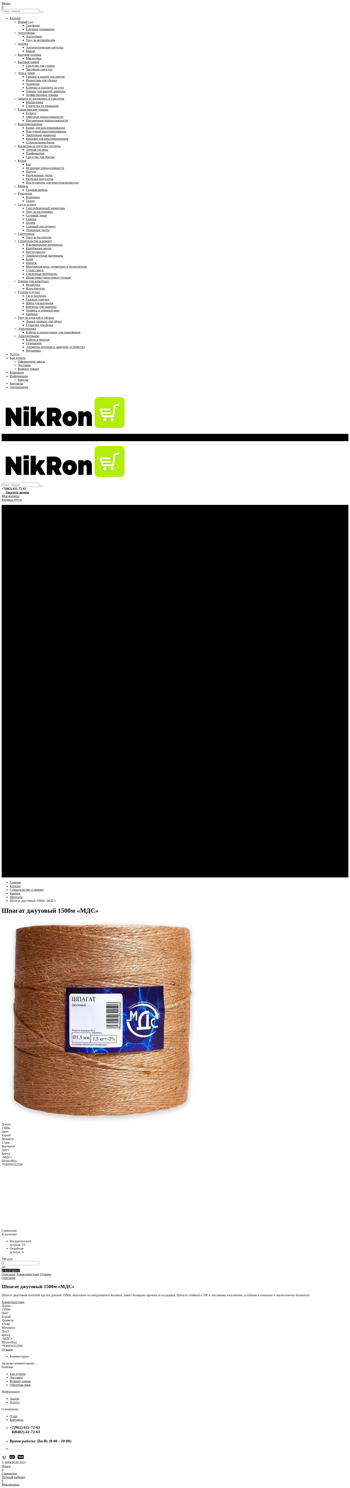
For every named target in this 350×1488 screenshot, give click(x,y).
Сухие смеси (35, 270)
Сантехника (26, 233)
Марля (30, 51)
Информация (19, 376)
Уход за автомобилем (40, 40)
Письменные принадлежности (47, 120)
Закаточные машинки (41, 135)
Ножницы (33, 197)
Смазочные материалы (41, 274)
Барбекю (32, 314)
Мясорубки (34, 58)
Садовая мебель (37, 190)
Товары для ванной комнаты (45, 91)
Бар (28, 164)
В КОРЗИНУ (11, 1270)
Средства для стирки (40, 65)
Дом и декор (26, 73)
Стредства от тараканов (42, 106)
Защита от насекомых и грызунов (41, 98)
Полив (30, 222)
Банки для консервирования (45, 127)
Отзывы (45, 1274)
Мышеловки (34, 102)
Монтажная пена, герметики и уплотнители (56, 266)
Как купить (18, 358)
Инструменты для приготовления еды (52, 182)
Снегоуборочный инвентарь (45, 208)
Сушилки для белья (39, 325)
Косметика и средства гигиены (39, 146)
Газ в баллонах (36, 295)
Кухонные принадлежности (45, 168)
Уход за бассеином (38, 237)
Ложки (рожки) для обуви (44, 321)
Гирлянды (33, 25)
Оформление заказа (31, 361)
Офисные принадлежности (44, 117)
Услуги (14, 354)
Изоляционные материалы (44, 244)
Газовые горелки (37, 299)
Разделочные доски (39, 175)
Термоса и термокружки (42, 310)
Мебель (23, 186)
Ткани (30, 201)
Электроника (27, 328)
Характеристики (27, 1274)
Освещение (34, 343)
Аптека (23, 43)
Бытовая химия (28, 62)
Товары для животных (33, 281)
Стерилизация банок (40, 142)
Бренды (23, 379)
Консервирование (30, 124)
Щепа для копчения (39, 303)
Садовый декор (36, 215)
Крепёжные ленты (38, 248)
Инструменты (35, 252)
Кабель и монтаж (38, 339)
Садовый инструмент (41, 226)
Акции (14, 1398)
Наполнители (35, 288)
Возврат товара (28, 369)
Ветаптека (33, 285)
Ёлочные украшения (40, 29)
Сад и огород (27, 204)
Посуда (31, 171)
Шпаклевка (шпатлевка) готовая (48, 277)
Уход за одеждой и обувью (36, 317)
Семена (31, 219)
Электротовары (28, 336)
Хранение (33, 84)
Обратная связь (20, 1385)
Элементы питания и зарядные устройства (55, 347)
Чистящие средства (39, 69)
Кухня (22, 160)
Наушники (33, 350)
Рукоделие (25, 193)
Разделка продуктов (39, 179)
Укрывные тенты (38, 230)
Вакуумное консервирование (46, 131)
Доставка (24, 365)
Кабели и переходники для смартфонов (53, 332)
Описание (9, 1274)
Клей (29, 259)
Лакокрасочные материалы (44, 255)
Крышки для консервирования (47, 138)
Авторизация (19, 387)
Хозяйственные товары (42, 95)
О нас (14, 1416)
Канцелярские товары (33, 109)
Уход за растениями (39, 211)
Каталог (15, 18)
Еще (13, 875)
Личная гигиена (37, 149)
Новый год (25, 22)
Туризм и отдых (29, 292)
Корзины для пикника (41, 306)
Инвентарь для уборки (41, 80)
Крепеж (31, 263)
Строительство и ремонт (35, 241)
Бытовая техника (29, 54)
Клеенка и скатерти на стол (45, 87)
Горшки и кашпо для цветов (45, 76)
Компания (17, 372)
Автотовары (26, 32)
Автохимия (34, 36)
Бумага (31, 113)
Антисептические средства (44, 47)
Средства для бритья (40, 157)
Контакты (16, 383)
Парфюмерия (35, 153)
